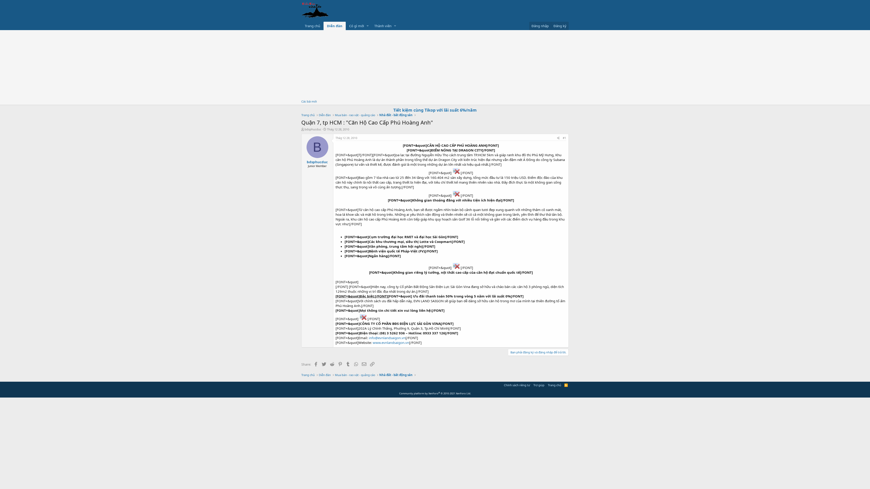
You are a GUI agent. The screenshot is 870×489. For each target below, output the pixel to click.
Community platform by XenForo (435, 393)
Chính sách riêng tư (517, 385)
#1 (564, 138)
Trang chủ (312, 26)
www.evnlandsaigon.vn (391, 342)
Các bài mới (309, 101)
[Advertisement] (435, 64)
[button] (368, 26)
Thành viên (383, 26)
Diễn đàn (334, 26)
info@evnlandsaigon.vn (387, 338)
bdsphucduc (312, 129)
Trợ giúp (538, 385)
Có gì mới (356, 26)
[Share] (558, 138)
